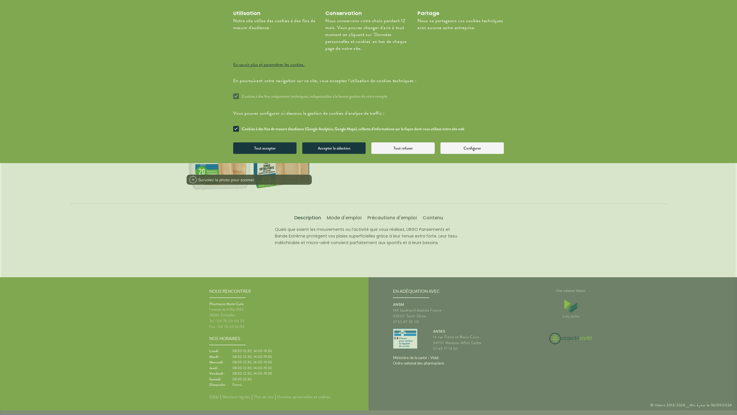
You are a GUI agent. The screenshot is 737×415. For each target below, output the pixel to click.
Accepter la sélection (334, 148)
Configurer (472, 148)
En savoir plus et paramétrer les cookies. (269, 64)
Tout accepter (265, 148)
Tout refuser (403, 148)
